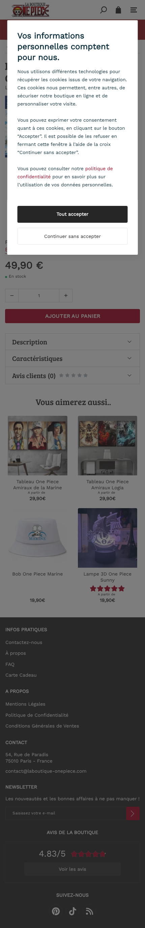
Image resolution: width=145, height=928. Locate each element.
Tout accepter (73, 214)
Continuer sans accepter (72, 236)
